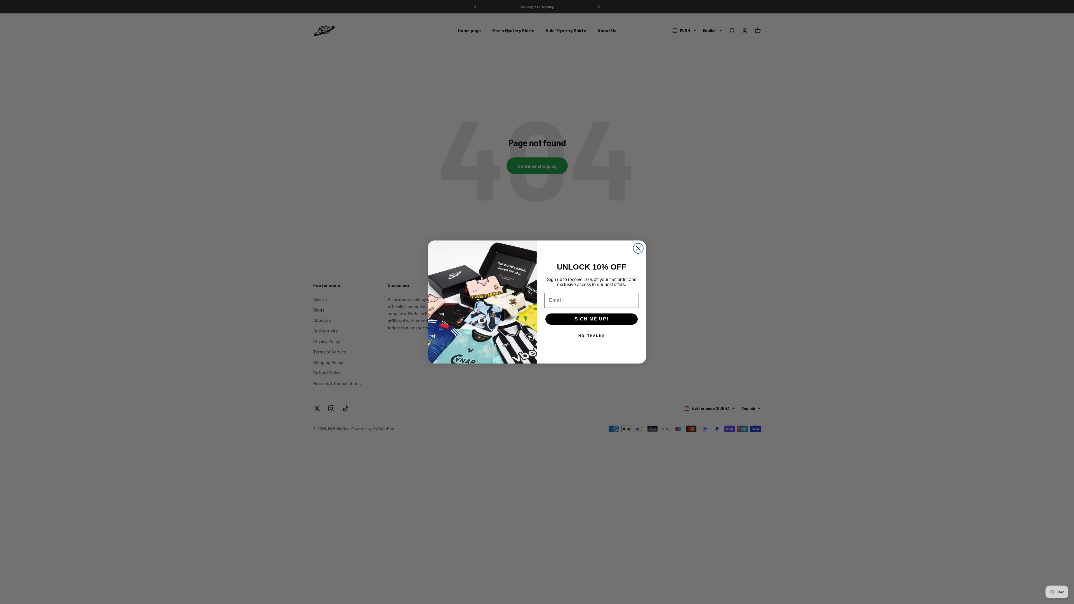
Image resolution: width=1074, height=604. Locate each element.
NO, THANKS (591, 336)
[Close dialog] (638, 248)
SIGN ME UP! (592, 319)
